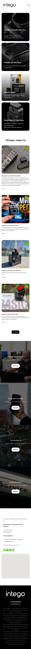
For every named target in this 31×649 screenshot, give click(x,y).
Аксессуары (9, 92)
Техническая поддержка (15, 356)
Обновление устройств (15, 398)
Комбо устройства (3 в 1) (15, 31)
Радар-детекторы (12, 62)
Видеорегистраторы (14, 120)
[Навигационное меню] (28, 5)
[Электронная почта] (13, 550)
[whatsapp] (4, 550)
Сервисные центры (15, 482)
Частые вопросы (15, 440)
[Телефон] (10, 550)
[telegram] (7, 550)
